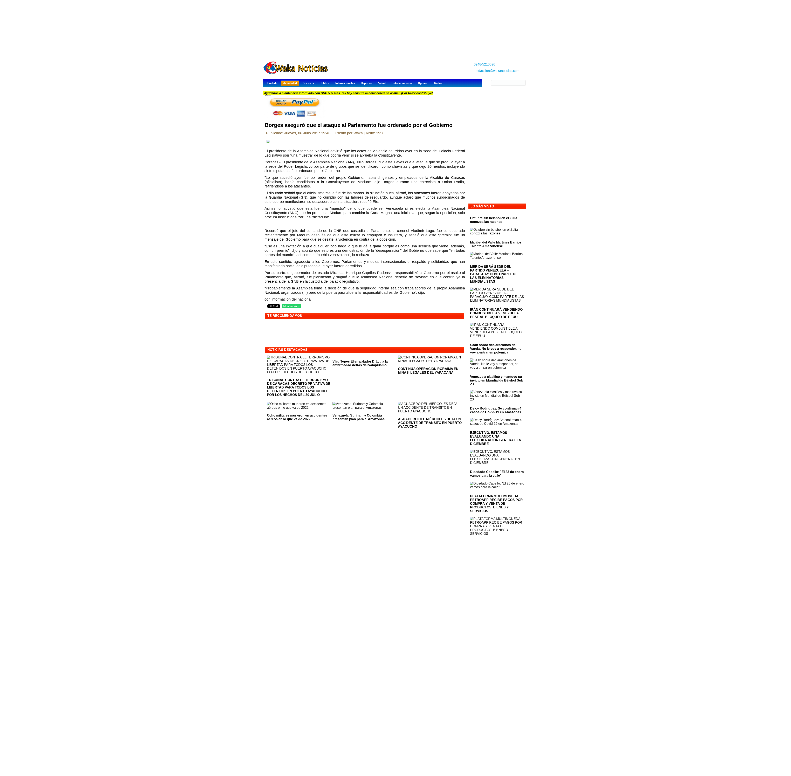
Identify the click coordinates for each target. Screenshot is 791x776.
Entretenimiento (402, 83)
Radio (438, 83)
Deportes (366, 83)
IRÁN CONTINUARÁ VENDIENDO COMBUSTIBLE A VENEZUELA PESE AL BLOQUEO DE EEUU (496, 313)
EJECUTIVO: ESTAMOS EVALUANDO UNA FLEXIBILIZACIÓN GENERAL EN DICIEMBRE (495, 438)
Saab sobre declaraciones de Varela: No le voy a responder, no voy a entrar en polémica (496, 348)
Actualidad (290, 83)
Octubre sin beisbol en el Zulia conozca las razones (493, 220)
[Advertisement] (395, 29)
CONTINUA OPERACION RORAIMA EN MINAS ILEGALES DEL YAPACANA (428, 370)
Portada (272, 83)
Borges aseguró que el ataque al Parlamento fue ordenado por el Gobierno (359, 125)
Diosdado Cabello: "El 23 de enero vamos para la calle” (497, 473)
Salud (382, 83)
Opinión (423, 83)
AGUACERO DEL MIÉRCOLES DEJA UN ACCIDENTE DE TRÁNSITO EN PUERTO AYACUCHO (430, 422)
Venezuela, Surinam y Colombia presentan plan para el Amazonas (358, 417)
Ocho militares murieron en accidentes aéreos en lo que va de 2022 (297, 417)
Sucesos (308, 83)
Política (324, 83)
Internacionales (345, 83)
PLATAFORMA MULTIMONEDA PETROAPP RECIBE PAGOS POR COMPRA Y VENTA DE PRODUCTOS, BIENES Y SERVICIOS (496, 503)
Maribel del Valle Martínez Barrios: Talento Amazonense (496, 244)
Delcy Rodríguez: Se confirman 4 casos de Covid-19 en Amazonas (495, 410)
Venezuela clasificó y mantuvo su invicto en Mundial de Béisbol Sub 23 (496, 380)
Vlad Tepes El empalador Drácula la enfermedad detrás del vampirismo (360, 363)
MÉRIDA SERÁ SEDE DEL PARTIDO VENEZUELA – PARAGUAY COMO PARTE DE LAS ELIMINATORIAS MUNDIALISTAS (494, 274)
